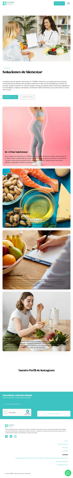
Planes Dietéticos (14, 275)
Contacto (59, 3)
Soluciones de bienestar (12, 148)
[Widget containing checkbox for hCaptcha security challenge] (17, 412)
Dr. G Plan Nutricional (16, 152)
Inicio (66, 441)
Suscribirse (54, 413)
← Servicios (6, 68)
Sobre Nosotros (63, 444)
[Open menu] (68, 3)
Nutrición (10, 337)
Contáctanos (27, 97)
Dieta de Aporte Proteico (17, 213)
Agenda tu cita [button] (10, 97)
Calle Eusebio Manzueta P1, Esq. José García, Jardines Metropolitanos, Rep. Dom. (41, 458)
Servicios (65, 447)
